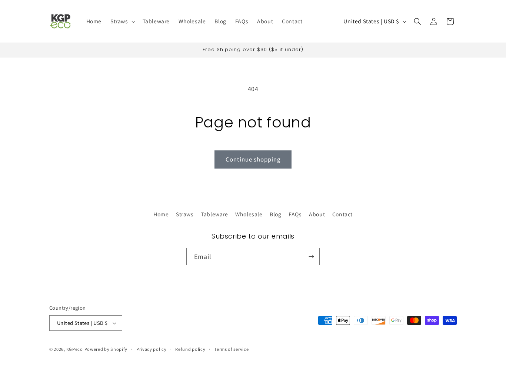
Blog (275, 214)
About (317, 214)
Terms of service (231, 349)
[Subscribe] (311, 256)
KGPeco (74, 349)
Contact (342, 214)
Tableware (214, 214)
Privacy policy (151, 349)
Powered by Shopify (106, 349)
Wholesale (248, 214)
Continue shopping (253, 159)
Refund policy (190, 349)
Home (161, 214)
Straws (185, 214)
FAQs (295, 214)
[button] (122, 21)
